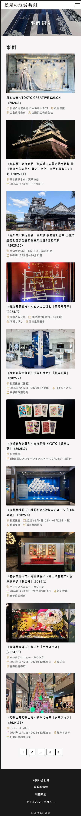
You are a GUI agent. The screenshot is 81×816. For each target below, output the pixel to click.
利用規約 (41, 794)
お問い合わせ (41, 780)
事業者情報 (41, 787)
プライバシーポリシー (40, 802)
